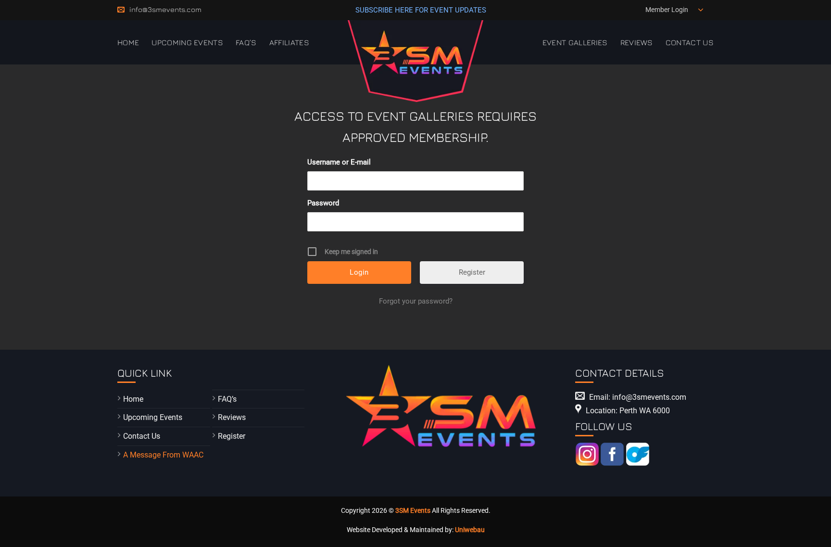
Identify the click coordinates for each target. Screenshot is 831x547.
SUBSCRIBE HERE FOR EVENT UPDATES (420, 10)
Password (323, 203)
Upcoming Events (187, 42)
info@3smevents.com (165, 9)
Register (472, 272)
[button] (676, 10)
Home (128, 42)
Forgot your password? (416, 301)
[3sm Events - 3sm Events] (415, 61)
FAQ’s (246, 42)
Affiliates (289, 42)
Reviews (636, 42)
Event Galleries (575, 42)
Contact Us (690, 42)
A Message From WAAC (163, 454)
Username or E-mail (339, 162)
